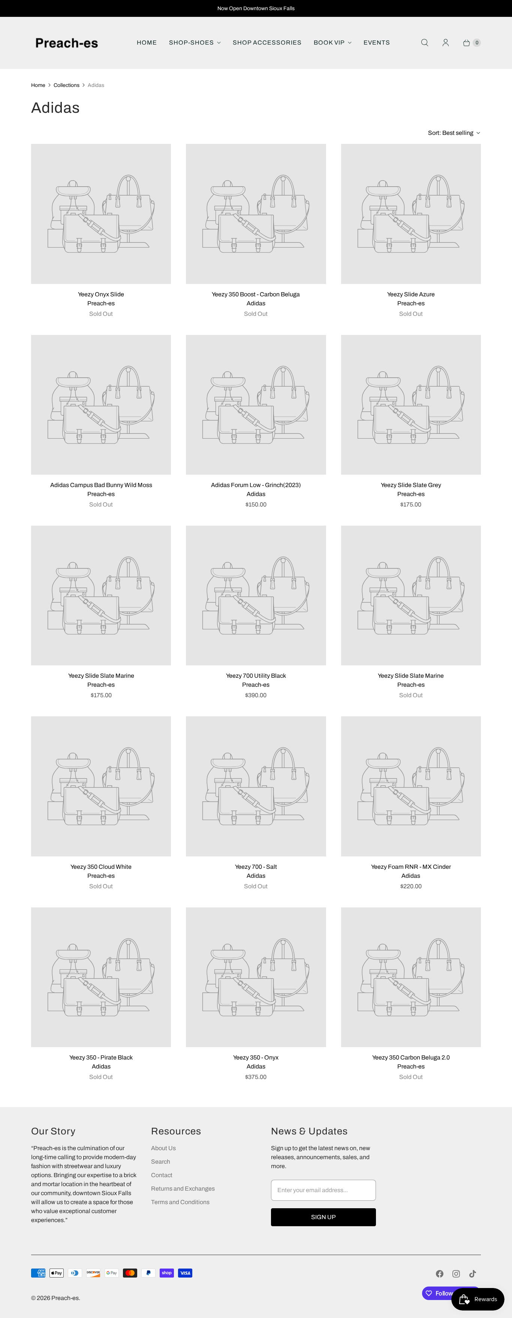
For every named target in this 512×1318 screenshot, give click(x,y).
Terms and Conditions (180, 1202)
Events (377, 42)
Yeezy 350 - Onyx (255, 1057)
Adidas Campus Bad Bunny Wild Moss (101, 485)
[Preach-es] (66, 43)
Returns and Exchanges (183, 1188)
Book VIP (329, 42)
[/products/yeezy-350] (101, 977)
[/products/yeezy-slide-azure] (411, 214)
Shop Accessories (267, 42)
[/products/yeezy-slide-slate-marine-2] (101, 595)
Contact (161, 1175)
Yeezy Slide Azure (411, 294)
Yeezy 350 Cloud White (101, 867)
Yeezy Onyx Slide (101, 294)
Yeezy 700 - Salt (256, 867)
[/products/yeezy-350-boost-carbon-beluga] (256, 214)
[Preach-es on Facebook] (439, 1274)
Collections (66, 85)
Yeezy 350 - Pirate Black (101, 1057)
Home (147, 42)
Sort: (450, 133)
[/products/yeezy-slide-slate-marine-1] (411, 595)
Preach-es (65, 1298)
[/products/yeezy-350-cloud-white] (101, 786)
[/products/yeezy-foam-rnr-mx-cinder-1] (411, 786)
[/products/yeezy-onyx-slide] (101, 214)
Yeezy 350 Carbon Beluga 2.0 (411, 1057)
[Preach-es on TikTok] (472, 1274)
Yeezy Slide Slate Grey (411, 485)
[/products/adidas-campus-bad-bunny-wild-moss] (101, 405)
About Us (163, 1148)
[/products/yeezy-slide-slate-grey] (411, 405)
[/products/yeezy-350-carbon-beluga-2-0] (411, 977)
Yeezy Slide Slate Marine (101, 675)
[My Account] (445, 43)
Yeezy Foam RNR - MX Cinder (411, 867)
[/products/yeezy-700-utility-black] (256, 595)
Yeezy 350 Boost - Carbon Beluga (256, 294)
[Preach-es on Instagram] (456, 1274)
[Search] (424, 43)
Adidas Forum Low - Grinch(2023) (256, 485)
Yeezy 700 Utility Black (256, 675)
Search (160, 1161)
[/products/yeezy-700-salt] (256, 786)
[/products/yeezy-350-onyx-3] (256, 977)
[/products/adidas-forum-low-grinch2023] (256, 405)
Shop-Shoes (191, 42)
